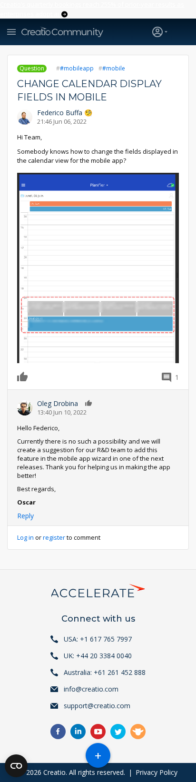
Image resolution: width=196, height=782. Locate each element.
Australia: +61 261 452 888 (105, 672)
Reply (25, 515)
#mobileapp (77, 68)
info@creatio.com (91, 688)
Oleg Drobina (57, 403)
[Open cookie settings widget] (16, 765)
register (54, 537)
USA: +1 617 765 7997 (98, 638)
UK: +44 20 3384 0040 (98, 655)
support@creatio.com (97, 705)
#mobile (113, 68)
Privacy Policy (156, 772)
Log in (25, 537)
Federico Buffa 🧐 (64, 112)
